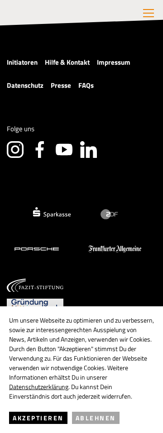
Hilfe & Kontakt (67, 62)
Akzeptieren (38, 418)
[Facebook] (39, 149)
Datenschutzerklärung (38, 386)
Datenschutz (25, 85)
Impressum (113, 62)
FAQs (86, 85)
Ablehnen (96, 418)
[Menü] (148, 13)
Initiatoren (22, 62)
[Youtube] (64, 149)
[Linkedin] (88, 149)
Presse (61, 85)
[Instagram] (15, 149)
